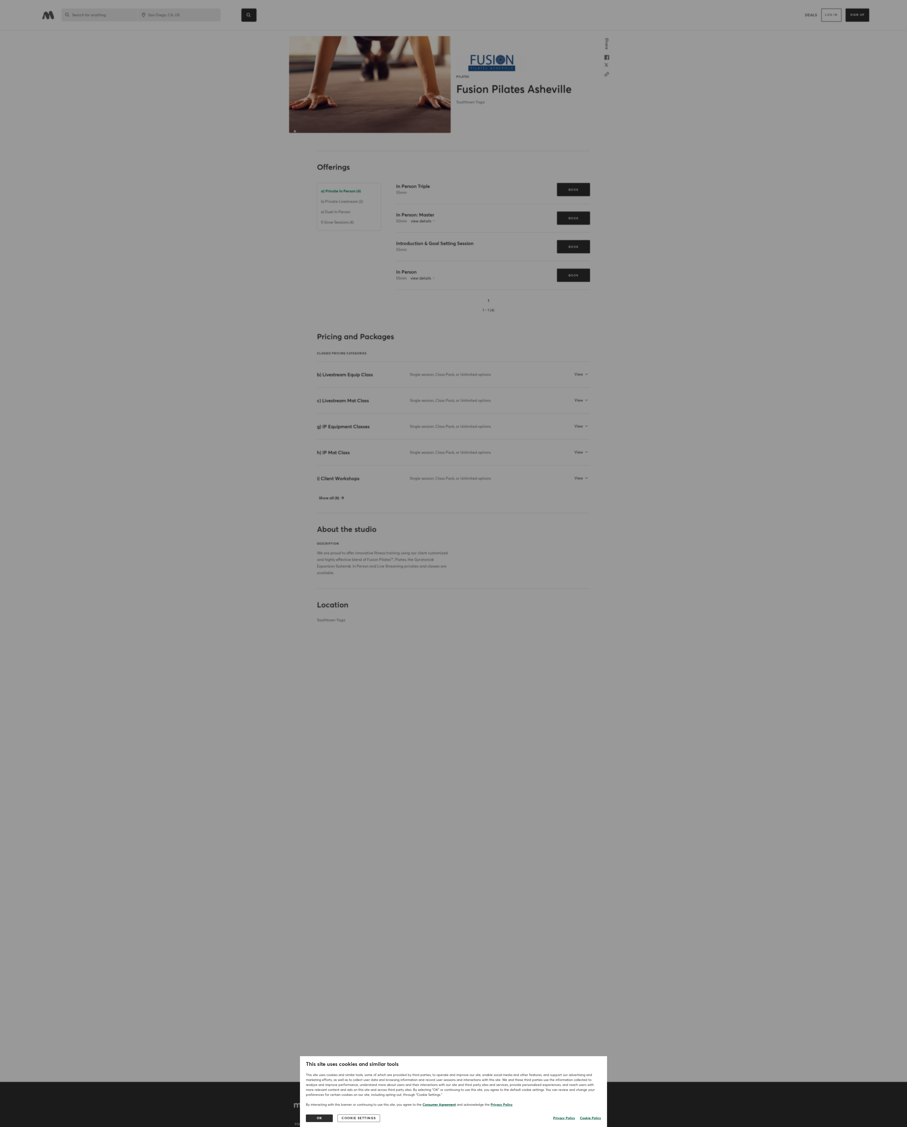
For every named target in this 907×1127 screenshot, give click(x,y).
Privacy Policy (502, 1104)
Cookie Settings (359, 1118)
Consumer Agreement (439, 1104)
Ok (319, 1118)
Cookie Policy (590, 1118)
